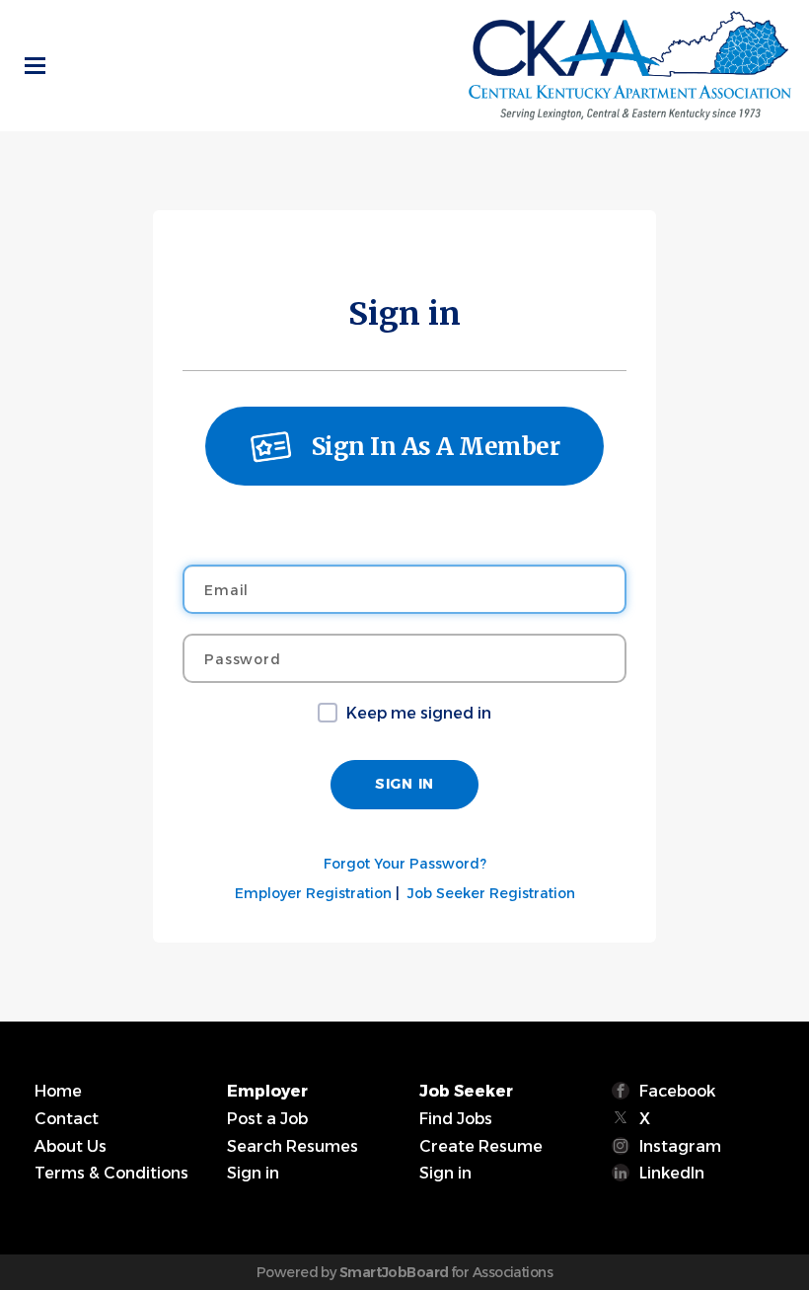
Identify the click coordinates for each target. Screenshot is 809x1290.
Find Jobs (455, 1118)
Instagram (680, 1146)
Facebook (677, 1091)
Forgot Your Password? (405, 864)
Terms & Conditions (111, 1173)
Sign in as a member (436, 446)
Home (58, 1091)
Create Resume (481, 1146)
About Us (71, 1146)
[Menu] (35, 65)
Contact (67, 1118)
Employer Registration (313, 893)
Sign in (253, 1173)
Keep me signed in (418, 713)
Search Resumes (292, 1146)
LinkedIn (671, 1173)
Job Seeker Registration (491, 893)
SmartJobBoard (394, 1272)
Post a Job (267, 1118)
